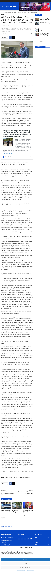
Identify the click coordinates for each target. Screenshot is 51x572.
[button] (49, 547)
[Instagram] (44, 1)
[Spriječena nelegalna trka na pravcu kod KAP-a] (37, 30)
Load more (42, 41)
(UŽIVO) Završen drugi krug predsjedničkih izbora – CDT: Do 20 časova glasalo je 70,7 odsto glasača (44, 35)
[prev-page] (2, 518)
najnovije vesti (16, 477)
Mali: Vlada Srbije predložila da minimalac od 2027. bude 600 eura (17, 511)
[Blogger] (19, 539)
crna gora (6, 477)
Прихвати (25, 559)
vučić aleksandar (26, 477)
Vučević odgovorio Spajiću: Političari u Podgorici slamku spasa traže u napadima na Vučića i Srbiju (28, 513)
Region (5, 12)
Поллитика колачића (21, 570)
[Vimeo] (47, 1)
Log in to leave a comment (6, 526)
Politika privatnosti (30, 570)
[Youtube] (49, 1)
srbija (21, 477)
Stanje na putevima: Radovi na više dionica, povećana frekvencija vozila (8, 493)
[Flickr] (25, 539)
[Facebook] (42, 1)
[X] (45, 1)
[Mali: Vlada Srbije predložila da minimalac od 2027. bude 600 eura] (17, 505)
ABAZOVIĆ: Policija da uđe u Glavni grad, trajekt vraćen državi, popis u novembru (45, 24)
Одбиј (25, 563)
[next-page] (4, 518)
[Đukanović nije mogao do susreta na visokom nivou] (37, 19)
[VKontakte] (31, 539)
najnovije (10, 477)
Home (2, 12)
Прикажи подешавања (25, 567)
